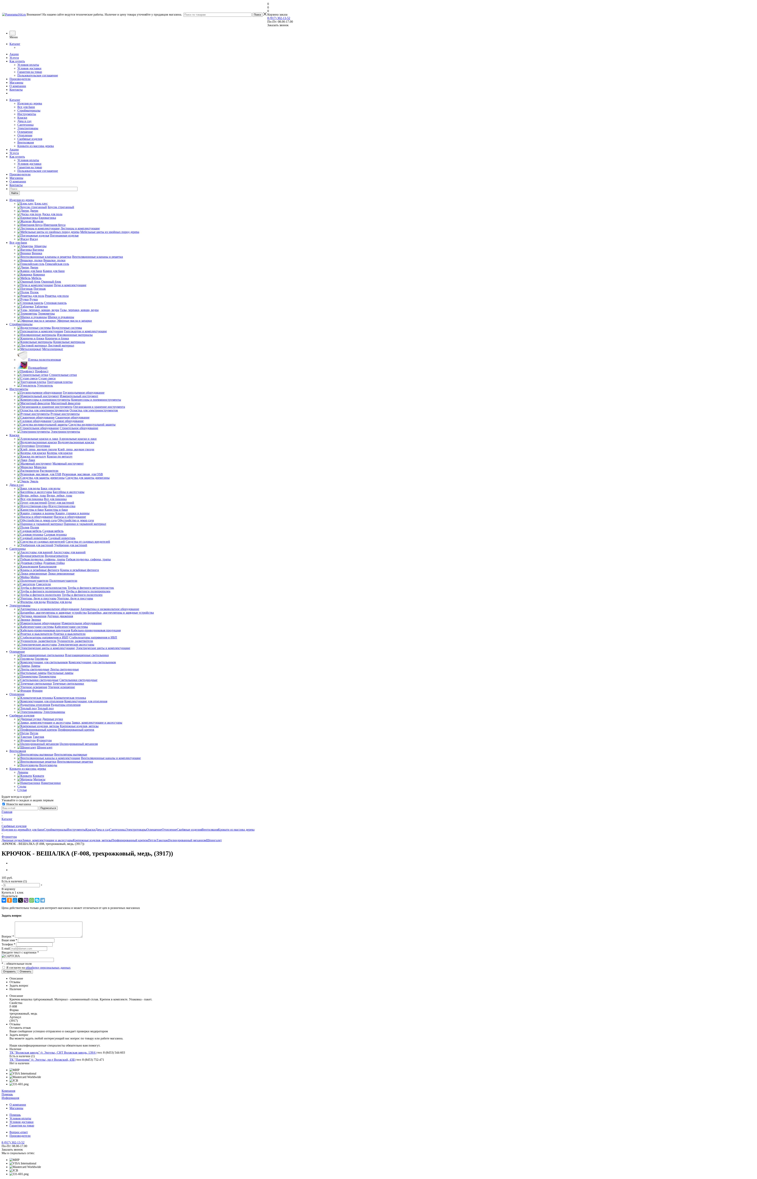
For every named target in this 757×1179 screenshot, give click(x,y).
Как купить (17, 61)
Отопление (24, 135)
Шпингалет (214, 840)
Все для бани (26, 107)
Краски (22, 117)
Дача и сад (24, 121)
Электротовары (27, 128)
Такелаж (162, 840)
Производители (20, 79)
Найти (14, 193)
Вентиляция (25, 142)
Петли (152, 840)
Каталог (14, 44)
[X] (20, 900)
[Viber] (26, 900)
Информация (10, 1098)
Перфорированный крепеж (130, 840)
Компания (8, 1090)
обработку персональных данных (48, 967)
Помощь (7, 1094)
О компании (17, 86)
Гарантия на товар (29, 72)
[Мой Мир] (15, 900)
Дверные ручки (12, 840)
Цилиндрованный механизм (187, 840)
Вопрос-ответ (18, 1132)
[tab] (382, 978)
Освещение (25, 131)
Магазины (16, 82)
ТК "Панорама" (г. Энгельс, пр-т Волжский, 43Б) (42, 1059)
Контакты (16, 89)
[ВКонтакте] (4, 900)
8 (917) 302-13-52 (278, 18)
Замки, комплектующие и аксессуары (47, 840)
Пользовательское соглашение (37, 75)
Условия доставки (29, 68)
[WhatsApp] (31, 900)
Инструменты (26, 114)
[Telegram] (42, 900)
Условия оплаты (28, 64)
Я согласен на (38, 967)
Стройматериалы (28, 110)
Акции (14, 54)
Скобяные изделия (29, 139)
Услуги (14, 57)
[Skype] (37, 900)
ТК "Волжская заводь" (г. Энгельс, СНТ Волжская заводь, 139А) (52, 1052)
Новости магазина (18, 804)
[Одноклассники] (9, 900)
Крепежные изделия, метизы (92, 840)
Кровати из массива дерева (35, 146)
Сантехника (25, 124)
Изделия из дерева (29, 103)
